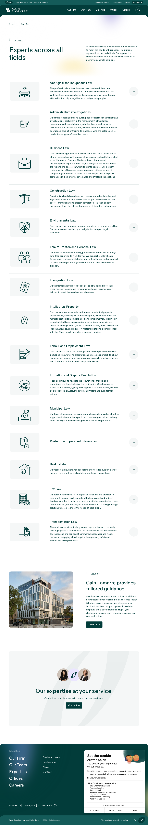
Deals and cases (102, 2)
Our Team (86, 9)
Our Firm (71, 9)
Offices (114, 9)
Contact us (74, 705)
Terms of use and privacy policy (114, 820)
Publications (117, 2)
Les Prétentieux (32, 820)
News (127, 2)
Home (11, 24)
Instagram (30, 805)
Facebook (47, 805)
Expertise (100, 9)
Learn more (94, 624)
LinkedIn (13, 805)
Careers (126, 9)
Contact (136, 2)
